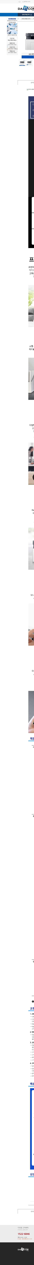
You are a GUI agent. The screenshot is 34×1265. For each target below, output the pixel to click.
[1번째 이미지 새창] (22, 62)
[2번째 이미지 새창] (29, 62)
